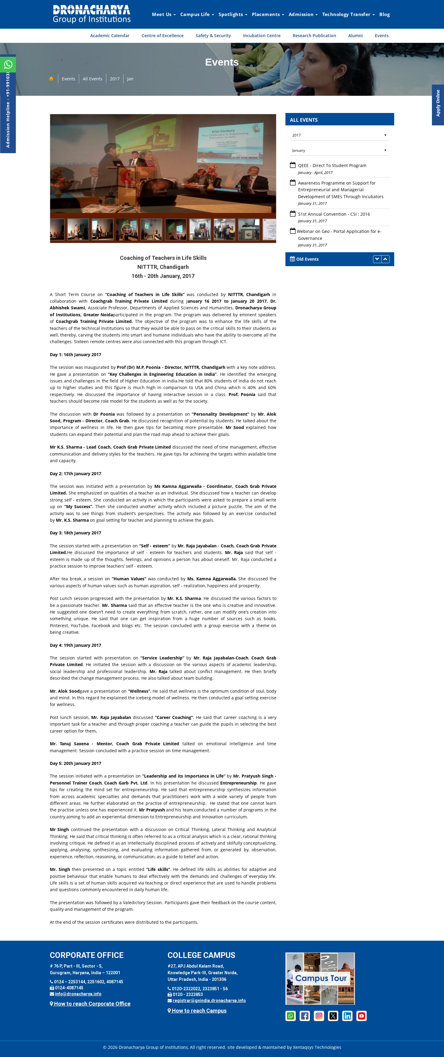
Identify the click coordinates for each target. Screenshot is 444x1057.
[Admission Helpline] (290, 1015)
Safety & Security (213, 35)
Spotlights (231, 14)
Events (382, 35)
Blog (384, 14)
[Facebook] (304, 1015)
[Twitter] (333, 1015)
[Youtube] (361, 1015)
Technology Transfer (347, 14)
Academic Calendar (110, 35)
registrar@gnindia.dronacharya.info (209, 1000)
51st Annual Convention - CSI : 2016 (333, 214)
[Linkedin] (347, 1015)
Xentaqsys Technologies (317, 1047)
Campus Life (195, 14)
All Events (92, 79)
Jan (130, 79)
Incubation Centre (262, 35)
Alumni (355, 35)
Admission (302, 14)
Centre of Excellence (163, 35)
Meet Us (162, 14)
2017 (115, 79)
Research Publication (314, 35)
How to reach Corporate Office (91, 1004)
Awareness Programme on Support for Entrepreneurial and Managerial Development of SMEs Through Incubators (340, 189)
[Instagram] (319, 1015)
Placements (266, 14)
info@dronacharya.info (78, 993)
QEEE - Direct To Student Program (331, 165)
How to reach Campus (199, 1010)
